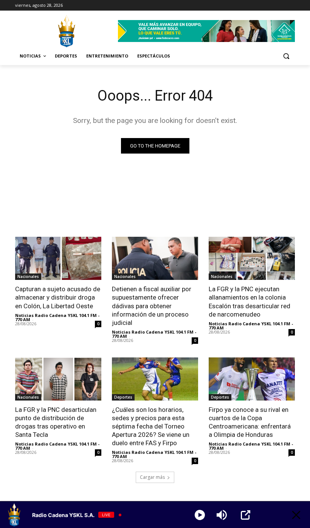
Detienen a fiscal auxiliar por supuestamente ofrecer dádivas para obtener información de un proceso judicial (151, 305)
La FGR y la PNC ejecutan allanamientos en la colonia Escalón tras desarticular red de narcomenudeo (249, 301)
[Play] (200, 515)
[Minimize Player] (296, 515)
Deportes (123, 397)
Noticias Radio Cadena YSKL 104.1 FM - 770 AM (57, 317)
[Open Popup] (245, 515)
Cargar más (152, 477)
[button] (286, 56)
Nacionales (28, 276)
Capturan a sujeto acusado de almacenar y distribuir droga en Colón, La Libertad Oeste (57, 297)
